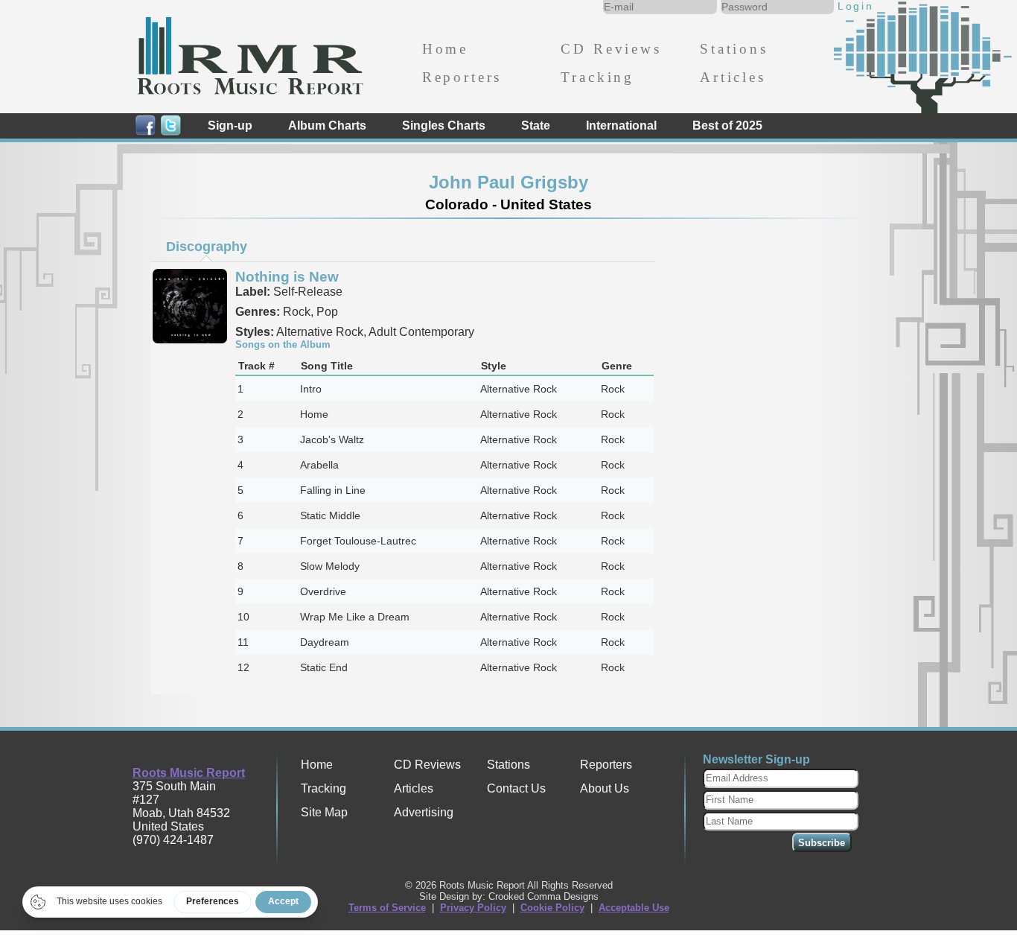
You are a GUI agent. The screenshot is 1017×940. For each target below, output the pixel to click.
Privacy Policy (473, 907)
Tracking (597, 77)
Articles (733, 77)
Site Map (324, 812)
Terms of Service (387, 907)
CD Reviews (611, 49)
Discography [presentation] (206, 246)
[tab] (206, 246)
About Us (604, 788)
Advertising (423, 812)
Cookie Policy (552, 907)
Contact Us (516, 788)
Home (445, 49)
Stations (734, 49)
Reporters (462, 77)
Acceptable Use (634, 907)
